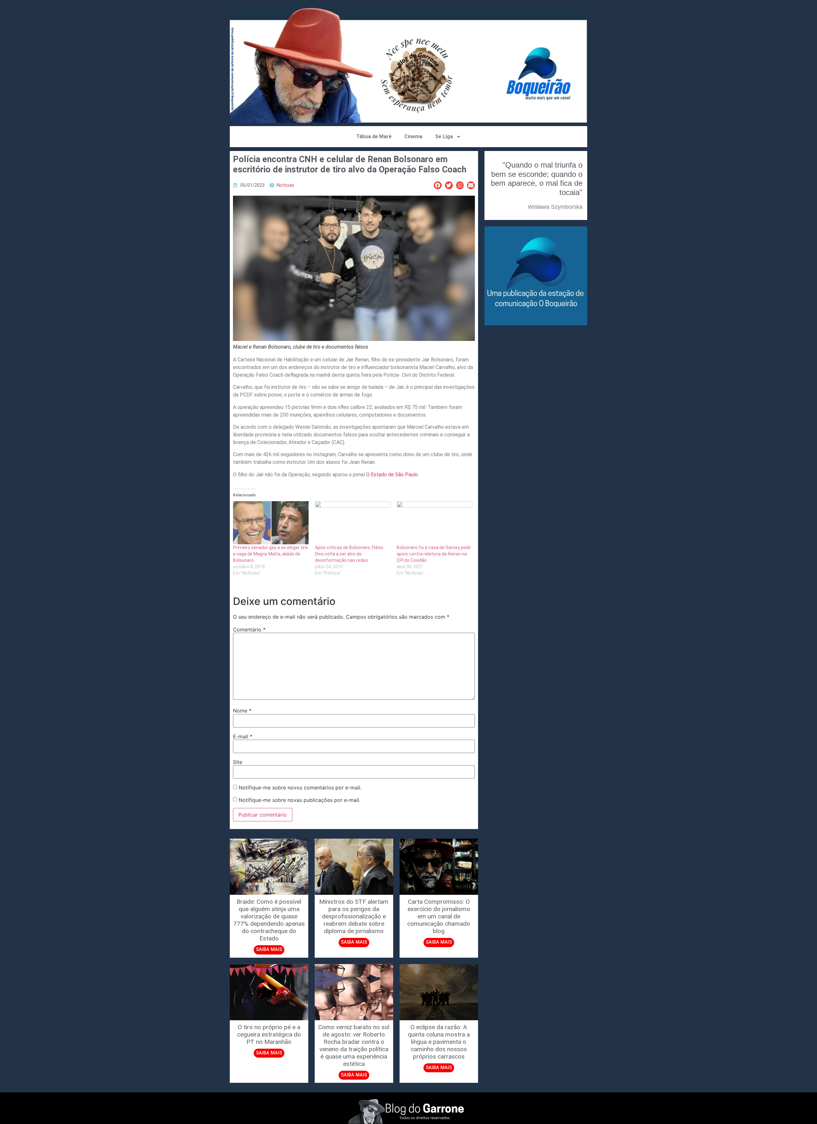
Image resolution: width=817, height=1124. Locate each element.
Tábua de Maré (374, 136)
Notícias (285, 185)
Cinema (413, 136)
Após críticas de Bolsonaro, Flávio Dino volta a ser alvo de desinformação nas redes (349, 554)
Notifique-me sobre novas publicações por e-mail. (299, 800)
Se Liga (444, 136)
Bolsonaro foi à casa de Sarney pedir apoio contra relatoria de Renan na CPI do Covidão (434, 554)
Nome (242, 710)
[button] (438, 185)
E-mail (242, 736)
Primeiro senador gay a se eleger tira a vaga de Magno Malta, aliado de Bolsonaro (270, 554)
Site (237, 762)
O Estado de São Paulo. (392, 474)
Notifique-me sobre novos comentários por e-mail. (300, 787)
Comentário (249, 629)
